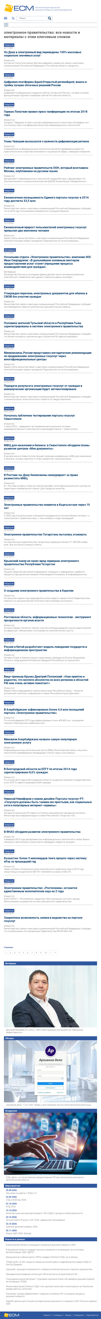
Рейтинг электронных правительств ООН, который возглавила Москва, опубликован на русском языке (46, 169)
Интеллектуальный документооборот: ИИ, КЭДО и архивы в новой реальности (44, 1213)
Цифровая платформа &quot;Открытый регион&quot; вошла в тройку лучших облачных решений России (45, 83)
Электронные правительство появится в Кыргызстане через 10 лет (47, 506)
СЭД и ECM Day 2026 (16, 1200)
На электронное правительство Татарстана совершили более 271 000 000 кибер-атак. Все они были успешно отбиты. (46, 543)
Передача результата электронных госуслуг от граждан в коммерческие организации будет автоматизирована (43, 387)
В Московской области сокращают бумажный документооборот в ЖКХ (41, 1245)
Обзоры (9, 1038)
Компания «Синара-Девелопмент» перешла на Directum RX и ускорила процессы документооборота (45, 1295)
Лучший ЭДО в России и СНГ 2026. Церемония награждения (35, 1220)
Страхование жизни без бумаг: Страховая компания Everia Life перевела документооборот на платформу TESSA (50, 1280)
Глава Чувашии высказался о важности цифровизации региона (46, 141)
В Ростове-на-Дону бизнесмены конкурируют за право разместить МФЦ (41, 476)
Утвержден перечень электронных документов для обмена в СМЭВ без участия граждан (45, 295)
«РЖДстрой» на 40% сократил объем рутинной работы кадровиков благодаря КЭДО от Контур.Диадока (49, 1263)
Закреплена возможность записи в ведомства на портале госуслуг (43, 919)
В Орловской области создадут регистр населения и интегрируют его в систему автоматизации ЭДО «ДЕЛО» (45, 1250)
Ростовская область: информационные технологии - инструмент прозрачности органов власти (47, 618)
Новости (9, 45)
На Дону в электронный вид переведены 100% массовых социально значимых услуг (42, 54)
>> (55, 953)
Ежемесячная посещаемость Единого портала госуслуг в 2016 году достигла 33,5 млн (46, 199)
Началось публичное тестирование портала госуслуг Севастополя (39, 417)
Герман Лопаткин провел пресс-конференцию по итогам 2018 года (45, 113)
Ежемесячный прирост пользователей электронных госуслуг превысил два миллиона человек (45, 229)
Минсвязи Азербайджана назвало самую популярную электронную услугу (40, 741)
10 (46, 953)
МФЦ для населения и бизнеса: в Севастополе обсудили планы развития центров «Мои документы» (47, 447)
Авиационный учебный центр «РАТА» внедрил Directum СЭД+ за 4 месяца (42, 1257)
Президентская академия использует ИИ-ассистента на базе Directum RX (41, 1274)
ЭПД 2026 (11, 1206)
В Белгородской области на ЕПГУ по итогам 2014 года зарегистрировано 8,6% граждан (40, 770)
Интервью (10, 250)
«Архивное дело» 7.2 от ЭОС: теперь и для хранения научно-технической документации (48, 1105)
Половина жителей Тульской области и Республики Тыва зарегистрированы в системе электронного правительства (43, 324)
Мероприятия (12, 1185)
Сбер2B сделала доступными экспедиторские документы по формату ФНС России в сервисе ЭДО (51, 1302)
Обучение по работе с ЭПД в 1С (21, 1193)
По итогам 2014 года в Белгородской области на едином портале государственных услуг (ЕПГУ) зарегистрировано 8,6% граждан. (47, 781)
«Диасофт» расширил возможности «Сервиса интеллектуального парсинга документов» (49, 1269)
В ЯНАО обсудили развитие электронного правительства (42, 831)
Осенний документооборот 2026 (21, 1226)
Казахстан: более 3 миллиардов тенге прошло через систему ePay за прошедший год (45, 860)
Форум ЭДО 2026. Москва (18, 1233)
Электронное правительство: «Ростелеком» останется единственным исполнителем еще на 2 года (40, 889)
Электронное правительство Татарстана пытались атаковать (45, 534)
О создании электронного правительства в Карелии (38, 590)
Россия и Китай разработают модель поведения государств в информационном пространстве (45, 648)
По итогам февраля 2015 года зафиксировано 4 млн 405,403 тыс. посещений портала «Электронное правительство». (44, 721)
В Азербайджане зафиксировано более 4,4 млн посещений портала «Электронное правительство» (44, 711)
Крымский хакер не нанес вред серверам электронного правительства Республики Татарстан (41, 562)
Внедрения (11, 1110)
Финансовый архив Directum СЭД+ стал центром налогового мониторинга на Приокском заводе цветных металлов (49, 1287)
